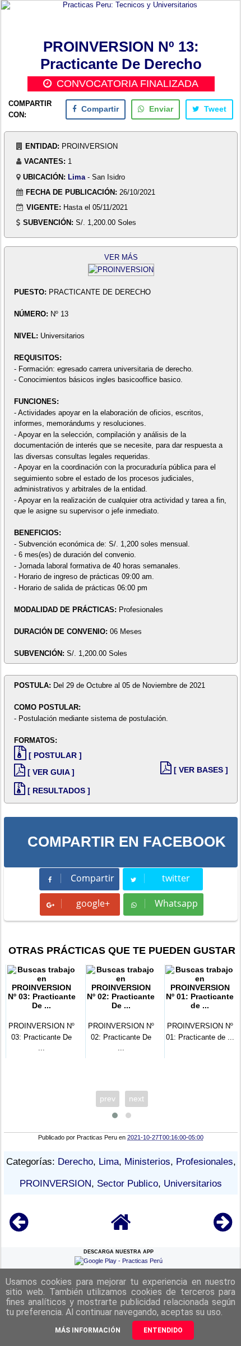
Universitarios (193, 1183)
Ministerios (147, 1161)
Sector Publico (127, 1183)
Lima (76, 177)
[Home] (121, 1227)
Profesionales (204, 1161)
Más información (88, 1330)
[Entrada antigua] (223, 1227)
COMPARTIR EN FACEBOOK (126, 841)
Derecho (75, 1161)
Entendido (163, 1330)
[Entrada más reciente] (19, 1227)
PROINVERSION (55, 1183)
